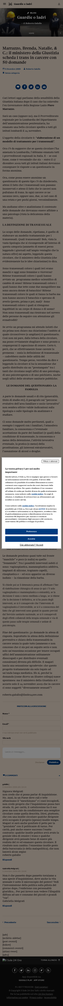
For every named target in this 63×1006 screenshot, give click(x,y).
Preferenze (31, 531)
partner (42, 509)
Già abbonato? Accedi (31, 545)
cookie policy (37, 494)
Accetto (31, 539)
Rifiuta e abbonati (50, 461)
